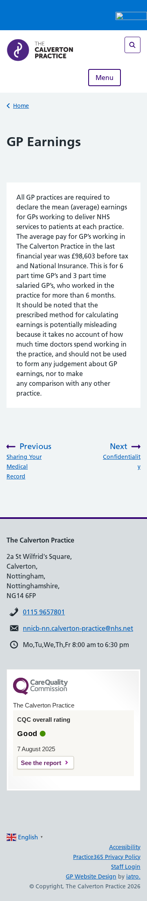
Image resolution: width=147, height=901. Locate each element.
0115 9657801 (44, 612)
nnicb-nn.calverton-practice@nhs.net (78, 628)
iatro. (133, 876)
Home (21, 105)
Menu (105, 77)
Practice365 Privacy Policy (106, 857)
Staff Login (125, 866)
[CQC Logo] (40, 693)
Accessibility (124, 847)
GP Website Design (91, 876)
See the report (41, 762)
